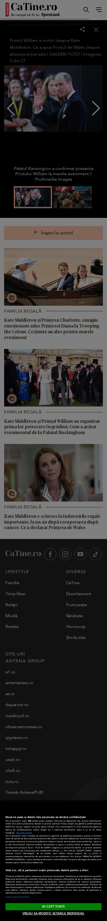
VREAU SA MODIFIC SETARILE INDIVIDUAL (53, 913)
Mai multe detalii (24, 832)
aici (61, 850)
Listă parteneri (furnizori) (17, 897)
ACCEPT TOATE (53, 906)
